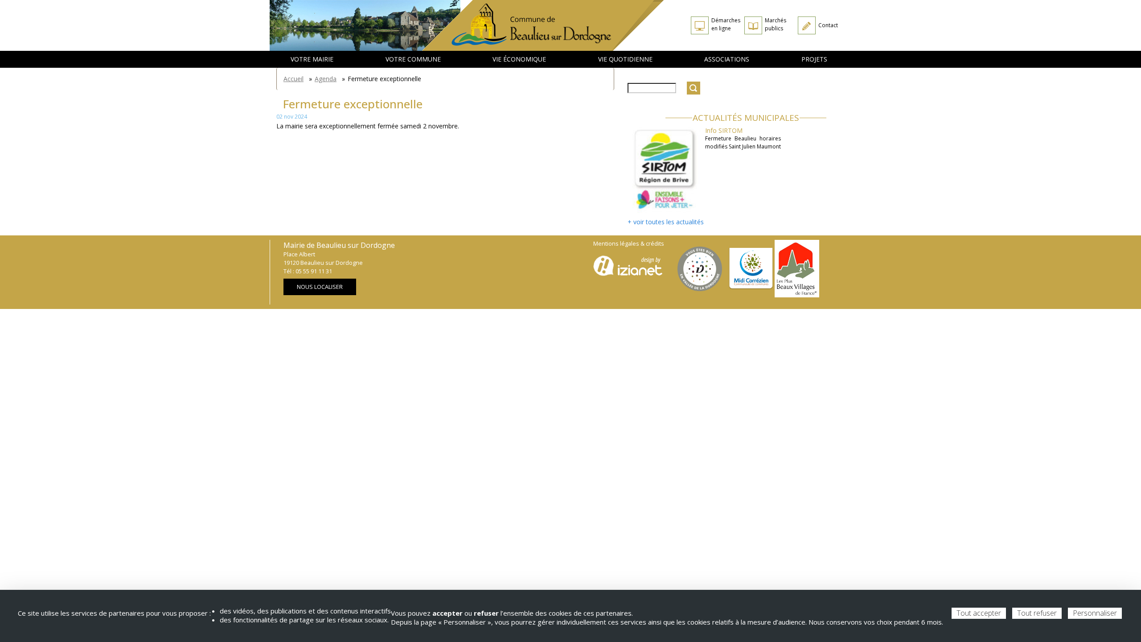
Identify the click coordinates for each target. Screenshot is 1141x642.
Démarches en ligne (725, 24)
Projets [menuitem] (814, 59)
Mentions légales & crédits (628, 243)
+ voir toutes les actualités (666, 222)
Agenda (326, 78)
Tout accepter (978, 613)
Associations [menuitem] (726, 59)
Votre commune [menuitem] (413, 59)
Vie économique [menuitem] (519, 59)
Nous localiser (320, 287)
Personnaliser (1095, 613)
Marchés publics (775, 24)
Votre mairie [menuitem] (312, 59)
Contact (828, 25)
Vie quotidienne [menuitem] (625, 59)
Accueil (293, 78)
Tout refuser (1037, 613)
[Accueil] (543, 25)
